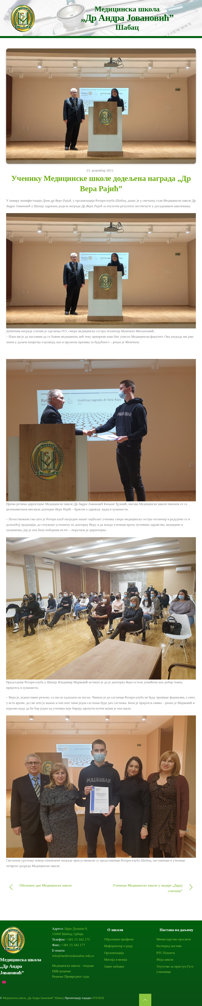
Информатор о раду (118, 946)
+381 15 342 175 (78, 939)
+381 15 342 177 (73, 945)
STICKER (98, 998)
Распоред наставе (169, 946)
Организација (114, 953)
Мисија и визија (115, 959)
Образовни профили (118, 939)
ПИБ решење (61, 971)
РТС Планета (165, 953)
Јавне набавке (114, 966)
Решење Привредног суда (70, 976)
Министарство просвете (173, 939)
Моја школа (164, 959)
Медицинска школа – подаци (73, 966)
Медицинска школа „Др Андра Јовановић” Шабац (33, 998)
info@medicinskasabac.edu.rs (73, 956)
